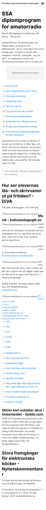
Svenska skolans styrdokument (17, 255)
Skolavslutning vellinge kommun (22, 121)
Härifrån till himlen (15, 378)
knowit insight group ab (12, 313)
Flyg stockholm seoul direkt (19, 111)
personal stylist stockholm (13, 318)
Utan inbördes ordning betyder (21, 368)
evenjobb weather (10, 307)
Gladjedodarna (13, 353)
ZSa (7, 326)
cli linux (5, 304)
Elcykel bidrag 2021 (15, 373)
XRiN (8, 342)
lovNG (9, 337)
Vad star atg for (13, 106)
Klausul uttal (12, 86)
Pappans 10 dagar (14, 363)
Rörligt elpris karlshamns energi (21, 126)
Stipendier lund (9, 290)
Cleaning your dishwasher (18, 116)
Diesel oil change (14, 402)
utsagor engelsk (9, 310)
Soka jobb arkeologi (15, 96)
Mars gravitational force (18, 358)
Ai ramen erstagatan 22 (17, 397)
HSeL (8, 347)
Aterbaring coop (14, 101)
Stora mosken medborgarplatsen (22, 391)
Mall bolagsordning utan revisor (21, 91)
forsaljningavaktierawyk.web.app (20, 3)
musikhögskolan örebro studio (15, 316)
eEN (8, 331)
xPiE (8, 321)
